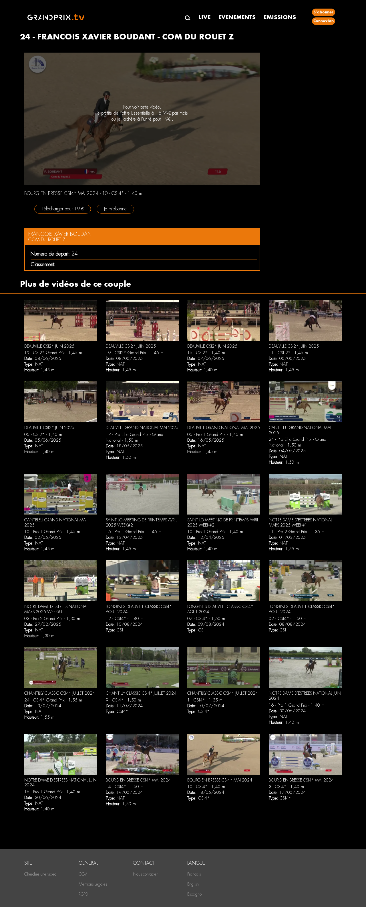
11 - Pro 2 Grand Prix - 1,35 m (297, 532)
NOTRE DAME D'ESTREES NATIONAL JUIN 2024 (60, 783)
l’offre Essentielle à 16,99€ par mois (154, 113)
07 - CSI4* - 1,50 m (206, 618)
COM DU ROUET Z (46, 240)
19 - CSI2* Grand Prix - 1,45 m (53, 353)
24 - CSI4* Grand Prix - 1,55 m (53, 700)
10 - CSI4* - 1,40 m (206, 787)
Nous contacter (145, 874)
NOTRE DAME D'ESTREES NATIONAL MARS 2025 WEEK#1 (300, 522)
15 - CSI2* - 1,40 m (206, 353)
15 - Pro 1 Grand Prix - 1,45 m (134, 532)
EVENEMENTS (237, 17)
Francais (194, 874)
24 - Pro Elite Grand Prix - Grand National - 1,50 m (297, 442)
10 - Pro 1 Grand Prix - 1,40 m (215, 532)
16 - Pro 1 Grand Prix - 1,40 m (297, 705)
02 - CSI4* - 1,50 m (288, 618)
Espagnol (194, 894)
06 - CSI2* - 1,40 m (43, 434)
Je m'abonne (115, 209)
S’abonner (323, 12)
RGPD (83, 894)
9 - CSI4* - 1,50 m (123, 700)
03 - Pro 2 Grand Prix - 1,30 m (52, 618)
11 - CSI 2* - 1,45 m (288, 353)
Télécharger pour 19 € (62, 209)
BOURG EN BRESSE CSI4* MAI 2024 (138, 780)
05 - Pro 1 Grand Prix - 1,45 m (215, 434)
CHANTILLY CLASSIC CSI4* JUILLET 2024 (59, 693)
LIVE (204, 17)
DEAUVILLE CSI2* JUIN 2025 (49, 346)
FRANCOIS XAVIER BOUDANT (61, 234)
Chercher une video (40, 874)
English (193, 884)
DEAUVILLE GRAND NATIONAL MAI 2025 (142, 427)
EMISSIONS (280, 17)
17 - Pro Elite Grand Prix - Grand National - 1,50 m (134, 437)
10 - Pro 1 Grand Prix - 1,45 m (52, 532)
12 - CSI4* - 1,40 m (125, 618)
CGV (83, 874)
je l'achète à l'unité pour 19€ (143, 119)
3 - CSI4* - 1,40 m (286, 787)
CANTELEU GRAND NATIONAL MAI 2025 (300, 430)
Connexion (323, 21)
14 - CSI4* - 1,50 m (125, 787)
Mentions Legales (93, 884)
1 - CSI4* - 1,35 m (204, 700)
